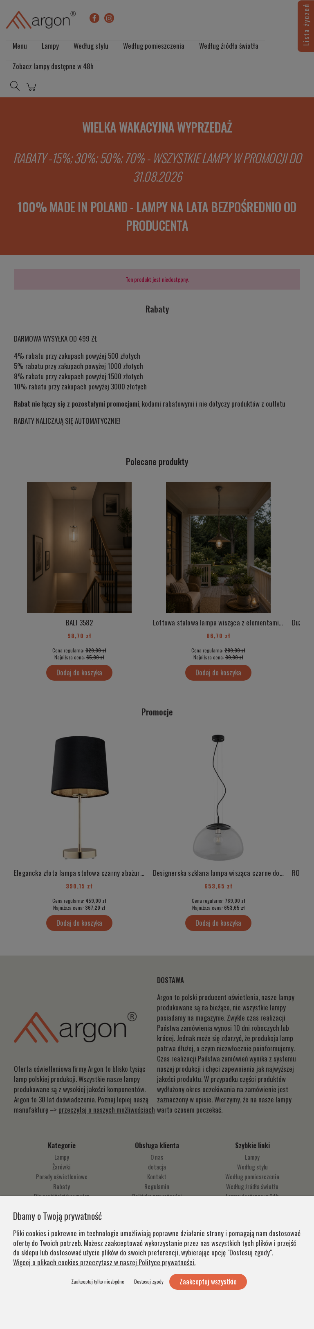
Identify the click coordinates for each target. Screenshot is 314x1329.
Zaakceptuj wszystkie (208, 1281)
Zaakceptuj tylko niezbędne (97, 1281)
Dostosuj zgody (149, 1281)
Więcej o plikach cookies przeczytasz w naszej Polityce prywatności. (104, 1262)
